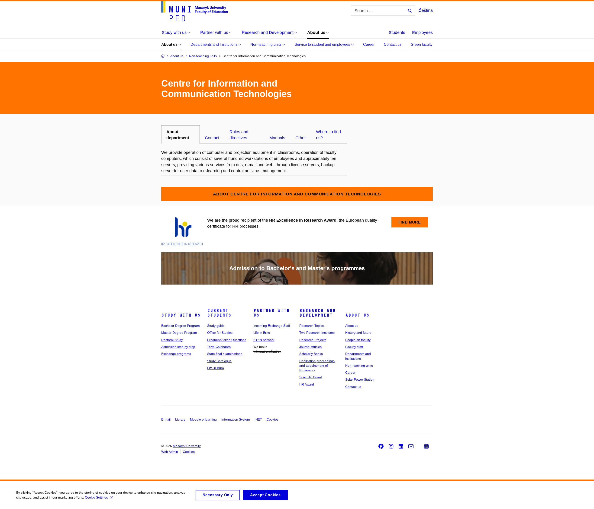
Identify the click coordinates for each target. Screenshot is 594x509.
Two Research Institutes (317, 332)
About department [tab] (177, 135)
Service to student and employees (322, 44)
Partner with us (271, 313)
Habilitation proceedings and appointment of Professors (317, 365)
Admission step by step (178, 347)
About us (169, 44)
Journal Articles (310, 347)
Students (397, 32)
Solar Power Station (359, 379)
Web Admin (169, 452)
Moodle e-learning (203, 419)
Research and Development (317, 313)
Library (180, 419)
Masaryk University (187, 446)
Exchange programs (176, 354)
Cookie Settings (96, 497)
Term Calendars (219, 347)
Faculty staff (354, 347)
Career (368, 44)
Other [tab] (300, 138)
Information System (235, 419)
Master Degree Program (179, 332)
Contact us (392, 44)
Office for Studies (219, 332)
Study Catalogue (219, 361)
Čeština (426, 10)
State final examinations (224, 354)
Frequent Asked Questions (226, 340)
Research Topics (311, 325)
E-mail (166, 419)
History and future (358, 332)
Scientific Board (310, 377)
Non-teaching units (266, 44)
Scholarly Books (311, 354)
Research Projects (312, 340)
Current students (219, 313)
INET (258, 419)
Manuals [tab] (277, 138)
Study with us (180, 315)
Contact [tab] (212, 138)
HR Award (306, 384)
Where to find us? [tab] (328, 135)
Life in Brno (215, 368)
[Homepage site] (194, 11)
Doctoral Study (172, 340)
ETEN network (263, 340)
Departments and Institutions (214, 44)
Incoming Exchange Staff (271, 325)
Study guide (216, 325)
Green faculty (422, 44)
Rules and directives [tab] (238, 135)
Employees (422, 32)
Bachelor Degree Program (180, 325)
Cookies (272, 419)
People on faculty (358, 340)
